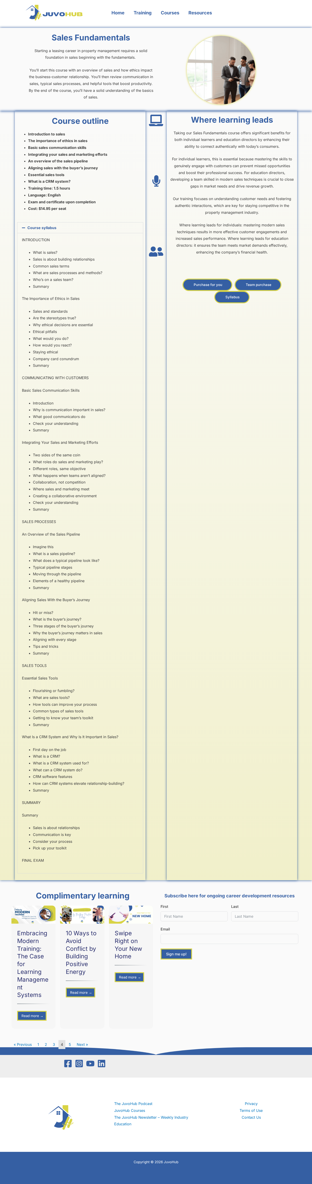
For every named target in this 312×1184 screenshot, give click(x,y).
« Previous (23, 1044)
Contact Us (251, 1117)
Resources (200, 13)
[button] (80, 227)
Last (234, 906)
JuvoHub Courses (129, 1110)
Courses (170, 13)
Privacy (251, 1103)
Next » (82, 1044)
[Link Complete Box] (33, 967)
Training (143, 13)
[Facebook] (68, 1063)
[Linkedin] (101, 1063)
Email (165, 929)
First (164, 906)
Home (117, 13)
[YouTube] (90, 1063)
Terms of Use (251, 1110)
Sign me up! (176, 954)
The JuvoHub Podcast (133, 1103)
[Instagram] (79, 1063)
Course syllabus (41, 227)
